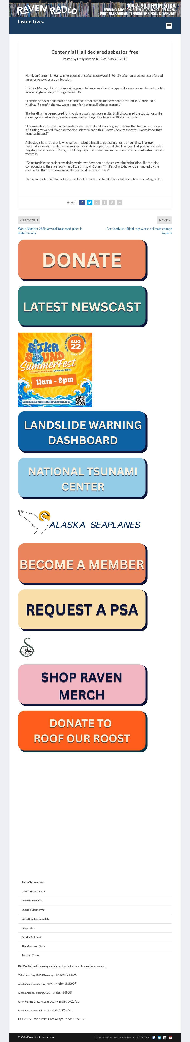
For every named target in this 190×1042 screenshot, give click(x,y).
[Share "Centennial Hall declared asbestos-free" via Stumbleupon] (119, 202)
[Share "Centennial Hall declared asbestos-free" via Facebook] (82, 202)
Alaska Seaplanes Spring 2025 (35, 983)
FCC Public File (103, 1037)
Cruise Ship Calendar (34, 891)
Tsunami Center (31, 955)
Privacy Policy (122, 1037)
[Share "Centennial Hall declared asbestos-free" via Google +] (97, 202)
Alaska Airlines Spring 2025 (34, 992)
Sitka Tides (28, 927)
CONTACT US (141, 1037)
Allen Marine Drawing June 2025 (37, 1001)
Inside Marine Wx (32, 900)
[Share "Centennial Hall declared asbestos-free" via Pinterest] (112, 202)
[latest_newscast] (83, 326)
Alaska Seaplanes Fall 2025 (33, 1010)
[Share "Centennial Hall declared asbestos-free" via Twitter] (89, 202)
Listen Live (30, 21)
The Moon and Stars (33, 946)
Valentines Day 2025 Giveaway (35, 975)
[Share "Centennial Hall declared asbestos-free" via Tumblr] (104, 202)
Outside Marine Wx (33, 909)
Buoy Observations (33, 882)
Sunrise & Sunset (31, 937)
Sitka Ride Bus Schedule (35, 918)
